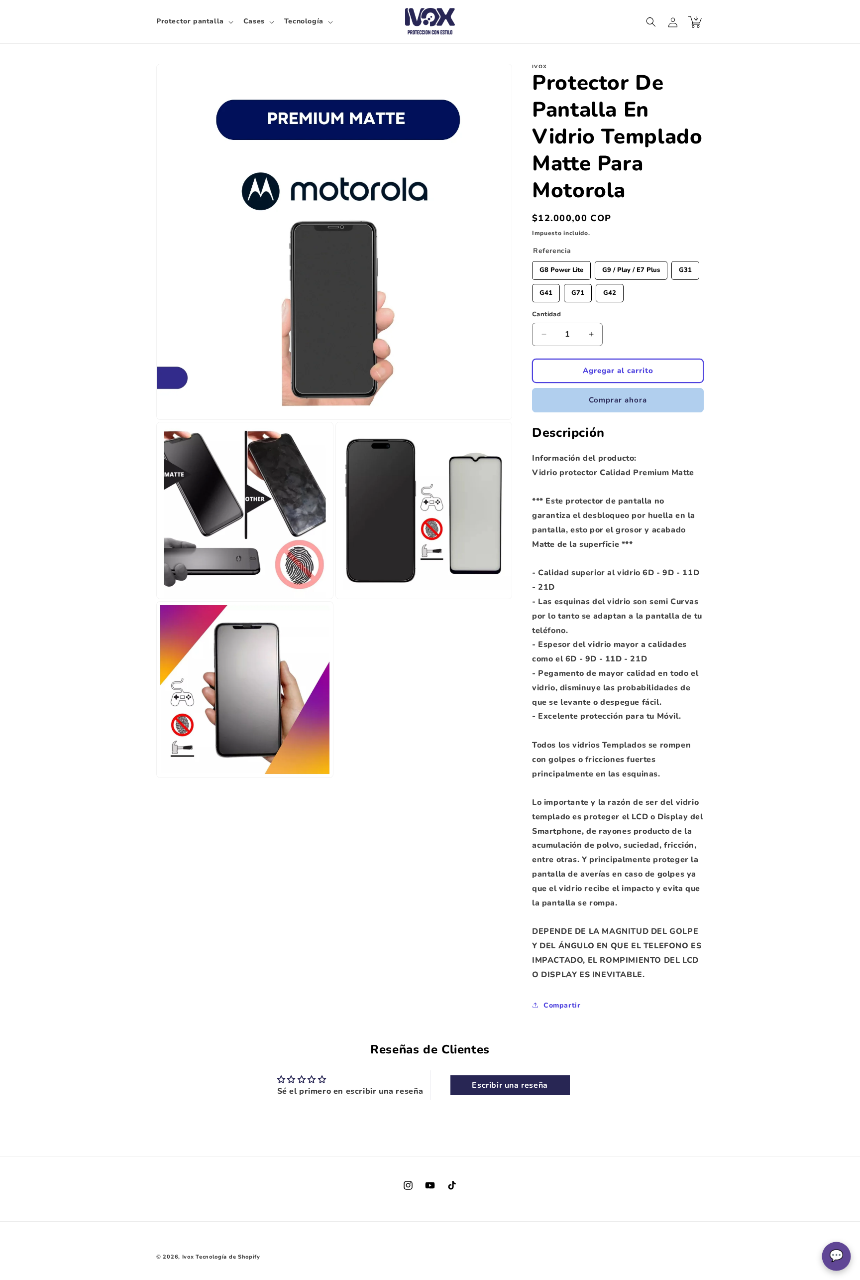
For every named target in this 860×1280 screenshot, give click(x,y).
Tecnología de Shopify (228, 1257)
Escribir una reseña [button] (509, 1085)
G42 (609, 290)
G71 (577, 290)
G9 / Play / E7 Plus (631, 267)
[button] (193, 21)
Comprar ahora (618, 400)
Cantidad (546, 314)
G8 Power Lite (561, 267)
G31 (685, 267)
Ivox (188, 1257)
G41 (545, 290)
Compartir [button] (561, 1005)
